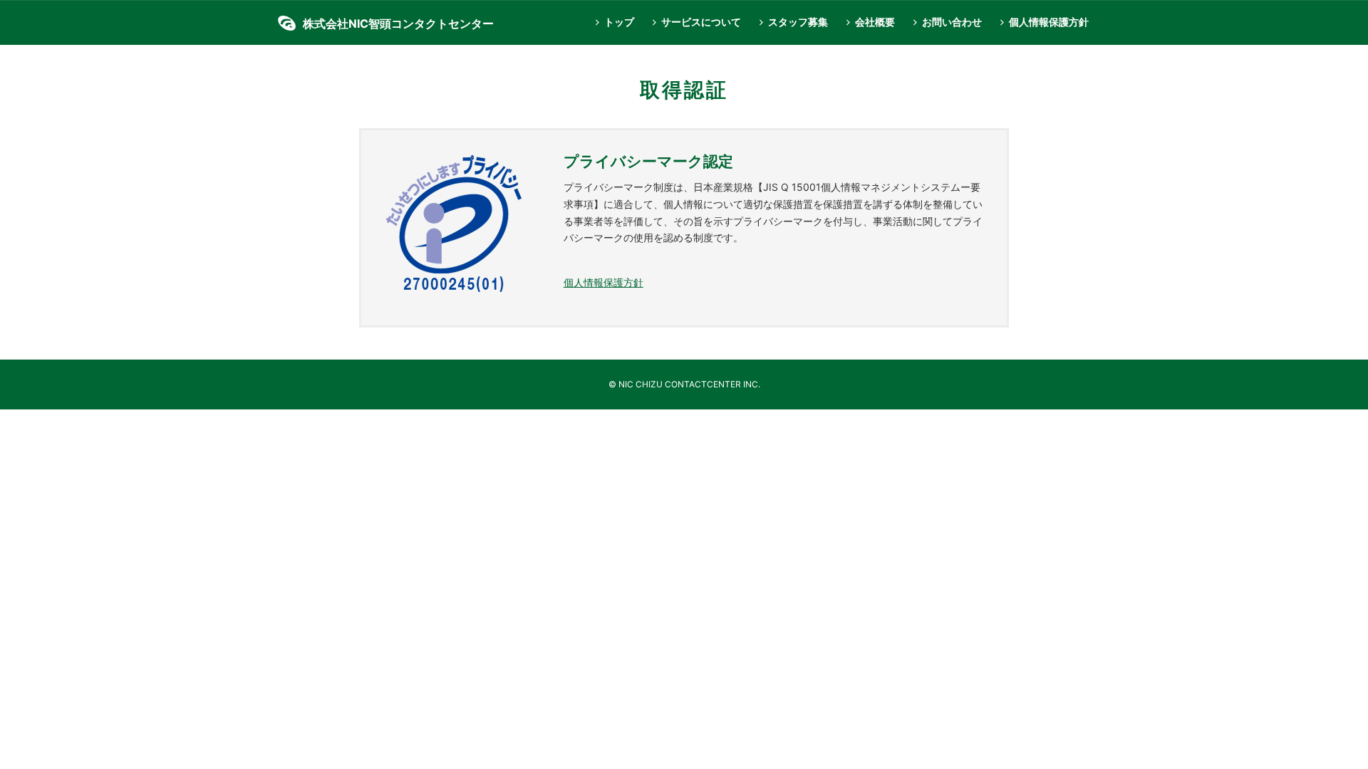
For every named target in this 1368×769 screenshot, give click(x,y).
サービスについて (701, 22)
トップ (619, 22)
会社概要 (875, 22)
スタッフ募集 (798, 22)
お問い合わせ (952, 22)
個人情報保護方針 (1049, 22)
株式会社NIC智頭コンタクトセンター (398, 23)
